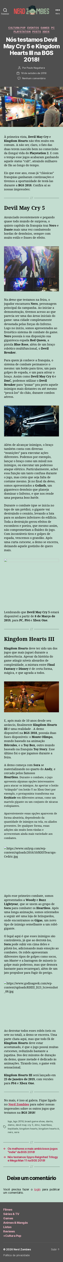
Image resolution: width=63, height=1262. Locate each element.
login (37, 1189)
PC (53, 27)
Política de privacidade (16, 1255)
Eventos (33, 27)
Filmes (7, 1209)
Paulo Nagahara (36, 67)
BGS (10, 1121)
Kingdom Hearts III (49, 1128)
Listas (7, 1227)
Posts (36, 31)
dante (49, 1121)
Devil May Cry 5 (24, 1124)
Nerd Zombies (22, 1249)
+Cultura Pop (12, 1235)
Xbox (45, 31)
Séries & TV (11, 1214)
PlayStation (22, 31)
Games (45, 27)
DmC (37, 1124)
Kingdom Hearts (28, 1128)
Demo (11, 1124)
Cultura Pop (17, 27)
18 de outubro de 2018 (33, 73)
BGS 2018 (18, 1121)
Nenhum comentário (34, 78)
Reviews (9, 1231)
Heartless (46, 1124)
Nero (10, 1132)
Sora (16, 1132)
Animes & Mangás (15, 1222)
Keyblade (13, 1128)
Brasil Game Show (35, 1121)
